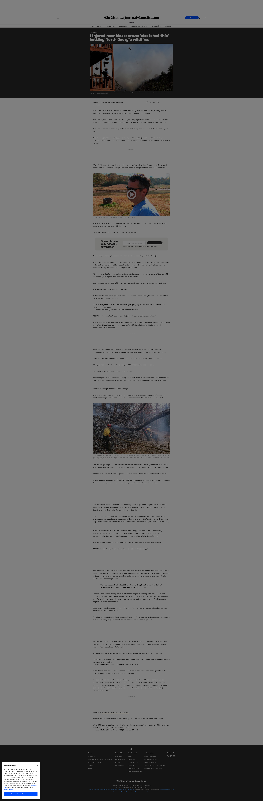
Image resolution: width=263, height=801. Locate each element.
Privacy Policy (8, 789)
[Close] (37, 765)
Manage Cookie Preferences (20, 794)
